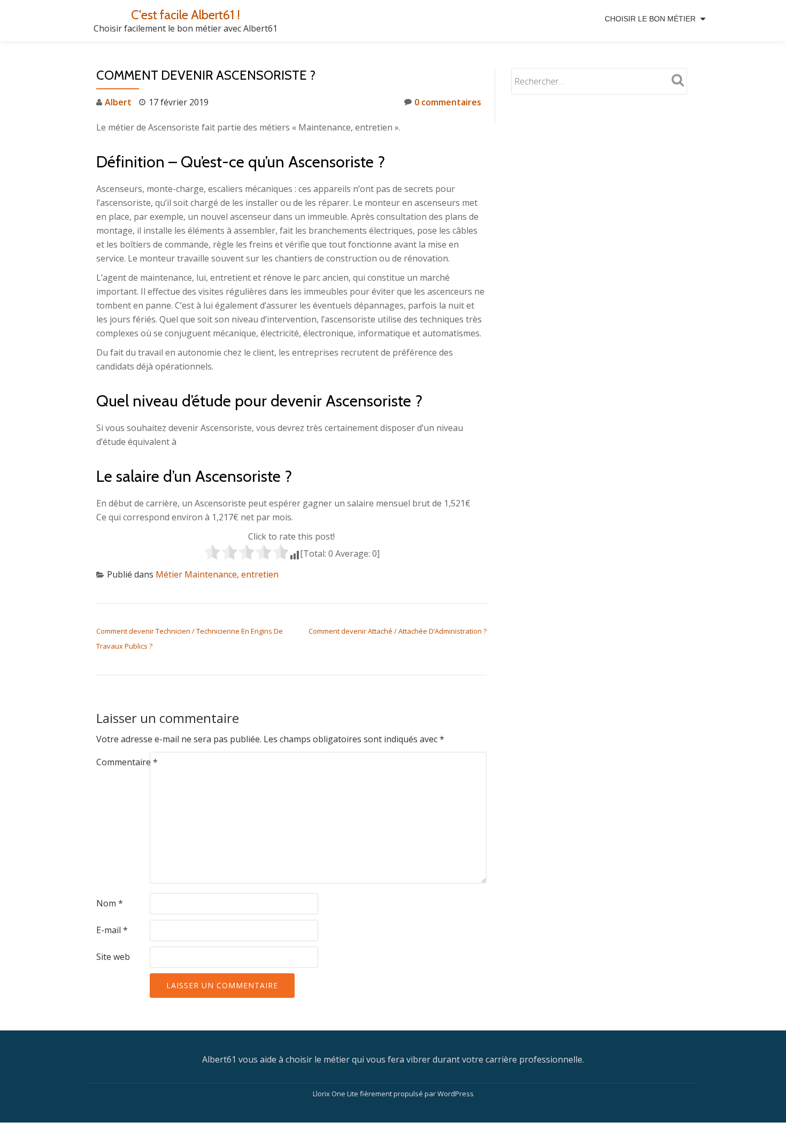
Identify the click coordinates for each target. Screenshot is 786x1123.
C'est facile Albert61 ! (185, 14)
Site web (113, 957)
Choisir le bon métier (650, 18)
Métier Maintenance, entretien (217, 574)
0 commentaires (447, 102)
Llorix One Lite (336, 1093)
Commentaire (127, 762)
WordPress (455, 1093)
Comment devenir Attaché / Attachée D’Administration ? (398, 631)
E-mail (112, 930)
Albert (118, 102)
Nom (109, 903)
